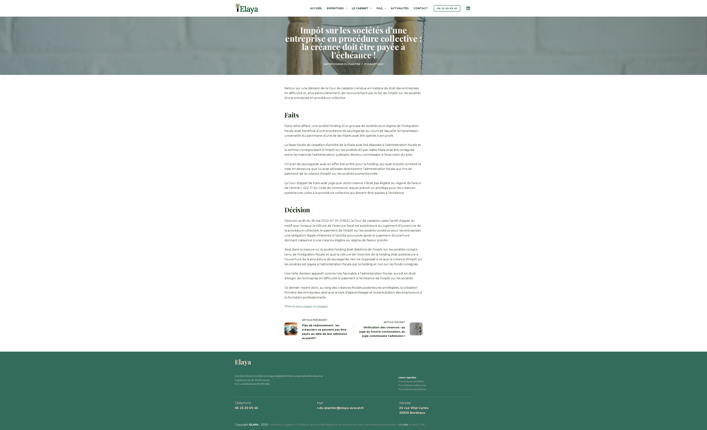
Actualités (400, 8)
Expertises (335, 8)
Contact (420, 8)
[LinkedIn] (468, 8)
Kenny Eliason (304, 306)
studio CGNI (417, 424)
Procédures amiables (411, 381)
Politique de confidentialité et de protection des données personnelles (346, 424)
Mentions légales (282, 424)
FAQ (380, 8)
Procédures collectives (412, 385)
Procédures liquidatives (412, 389)
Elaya (243, 362)
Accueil (316, 8)
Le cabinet (360, 8)
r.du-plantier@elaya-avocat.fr (340, 408)
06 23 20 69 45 (447, 8)
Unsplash (322, 306)
